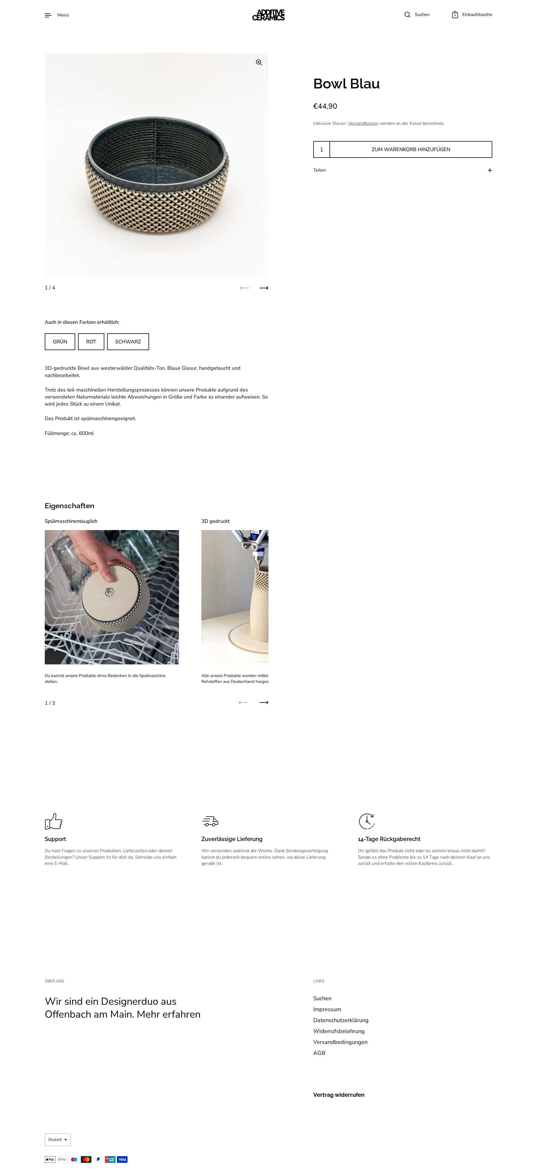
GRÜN (60, 341)
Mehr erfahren (169, 1014)
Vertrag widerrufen (338, 1094)
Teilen (319, 170)
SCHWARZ (128, 341)
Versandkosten (363, 123)
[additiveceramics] (268, 15)
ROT (91, 341)
